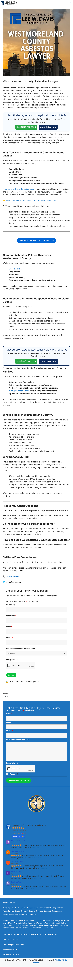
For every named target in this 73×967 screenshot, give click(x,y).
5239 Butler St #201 (10, 949)
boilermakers (29, 189)
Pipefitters (7, 189)
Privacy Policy (60, 960)
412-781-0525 (12, 576)
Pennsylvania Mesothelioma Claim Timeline (19, 914)
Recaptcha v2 (12, 660)
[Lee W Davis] (9, 3)
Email (9, 627)
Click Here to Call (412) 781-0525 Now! (36, 240)
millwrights (18, 189)
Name (9, 714)
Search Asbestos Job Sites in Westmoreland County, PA (31, 200)
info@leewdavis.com (16, 945)
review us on (17, 836)
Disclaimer (36, 963)
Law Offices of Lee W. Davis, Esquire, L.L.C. (29, 825)
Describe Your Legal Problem (18, 739)
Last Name (11, 616)
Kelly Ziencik (16, 872)
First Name (11, 605)
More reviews (36, 891)
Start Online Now (48, 127)
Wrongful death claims (19, 391)
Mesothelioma (15, 269)
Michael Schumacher (19, 841)
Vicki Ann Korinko (17, 851)
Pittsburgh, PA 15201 (11, 954)
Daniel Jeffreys (17, 882)
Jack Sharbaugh (17, 861)
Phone (9, 638)
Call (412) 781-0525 (26, 127)
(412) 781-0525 (12, 940)
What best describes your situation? (22, 649)
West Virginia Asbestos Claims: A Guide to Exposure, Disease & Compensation (33, 908)
